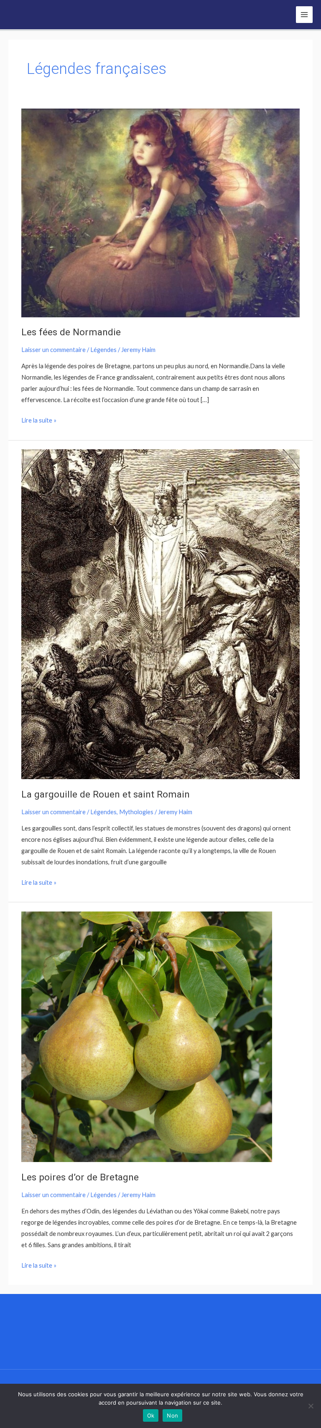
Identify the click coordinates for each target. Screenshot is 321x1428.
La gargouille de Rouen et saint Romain (105, 794)
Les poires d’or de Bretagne (80, 1177)
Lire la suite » (38, 419)
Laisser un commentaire (53, 349)
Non (172, 1415)
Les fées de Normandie (71, 332)
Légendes (103, 349)
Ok (151, 1415)
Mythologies (136, 811)
